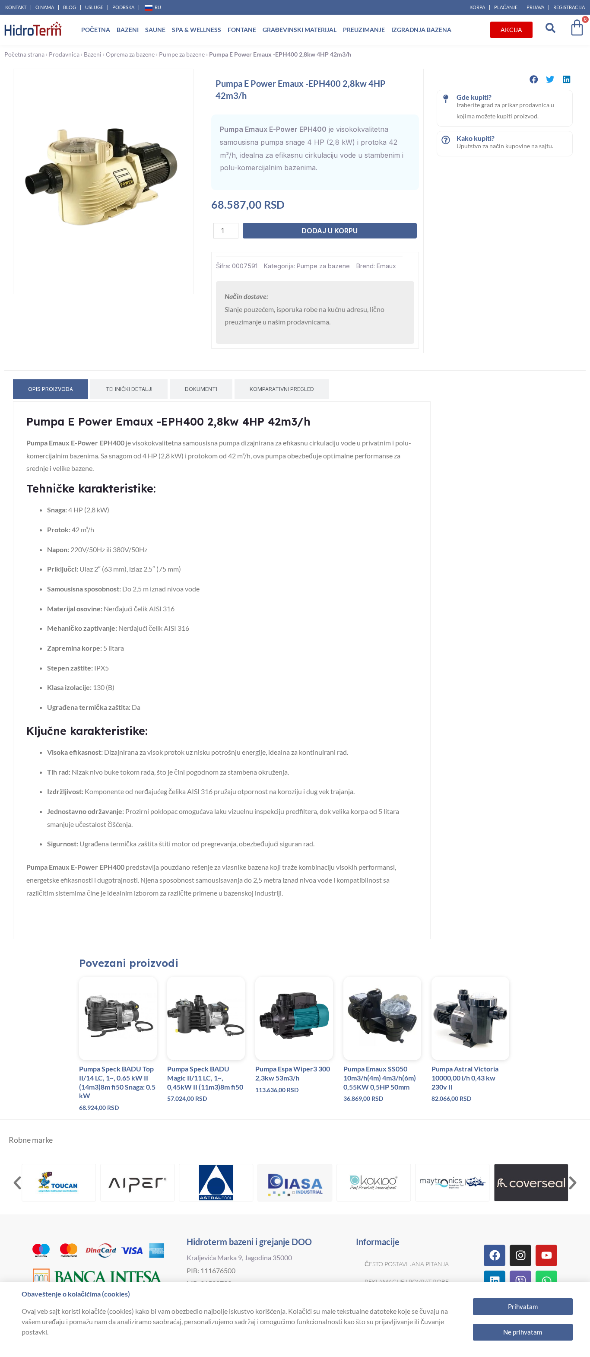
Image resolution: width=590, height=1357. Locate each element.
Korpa (477, 7)
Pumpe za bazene (182, 54)
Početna (95, 29)
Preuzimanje (364, 29)
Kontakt (15, 7)
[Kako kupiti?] (445, 140)
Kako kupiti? (476, 138)
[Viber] (520, 1281)
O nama (44, 7)
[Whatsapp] (546, 1281)
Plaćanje (505, 7)
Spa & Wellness (196, 29)
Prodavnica (64, 54)
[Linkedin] (494, 1281)
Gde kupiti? (474, 97)
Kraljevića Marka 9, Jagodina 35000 (239, 1257)
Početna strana (24, 54)
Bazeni (128, 29)
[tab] (50, 389)
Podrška (123, 7)
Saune (155, 29)
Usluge (94, 7)
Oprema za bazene (130, 54)
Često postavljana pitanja (407, 1264)
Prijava (535, 7)
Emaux (386, 266)
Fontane (242, 29)
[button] (534, 79)
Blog (69, 7)
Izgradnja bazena (421, 29)
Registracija (569, 7)
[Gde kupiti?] (445, 99)
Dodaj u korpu (329, 230)
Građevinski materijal (299, 29)
